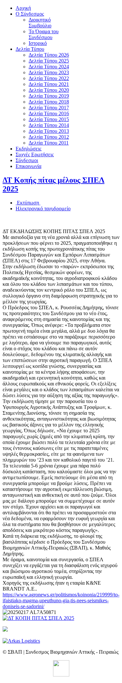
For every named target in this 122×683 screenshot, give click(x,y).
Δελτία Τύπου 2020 (49, 90)
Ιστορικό (38, 43)
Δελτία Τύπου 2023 (49, 72)
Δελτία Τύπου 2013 (49, 131)
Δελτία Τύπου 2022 (49, 78)
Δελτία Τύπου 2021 (49, 84)
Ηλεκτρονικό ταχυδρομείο (43, 208)
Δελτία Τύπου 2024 (49, 66)
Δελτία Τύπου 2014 (49, 125)
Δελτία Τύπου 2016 (49, 113)
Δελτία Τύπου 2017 (49, 107)
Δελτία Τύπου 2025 (49, 60)
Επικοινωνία (28, 166)
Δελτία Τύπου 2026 (49, 55)
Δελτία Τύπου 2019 (49, 96)
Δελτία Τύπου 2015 (49, 119)
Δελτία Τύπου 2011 (49, 143)
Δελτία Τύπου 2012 (49, 137)
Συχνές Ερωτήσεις (35, 154)
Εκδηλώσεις (28, 148)
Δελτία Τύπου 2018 (49, 102)
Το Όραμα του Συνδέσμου (44, 34)
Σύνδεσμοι (27, 160)
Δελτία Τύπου (30, 49)
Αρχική (23, 8)
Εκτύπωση (28, 202)
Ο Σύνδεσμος (30, 14)
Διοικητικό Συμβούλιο (40, 22)
